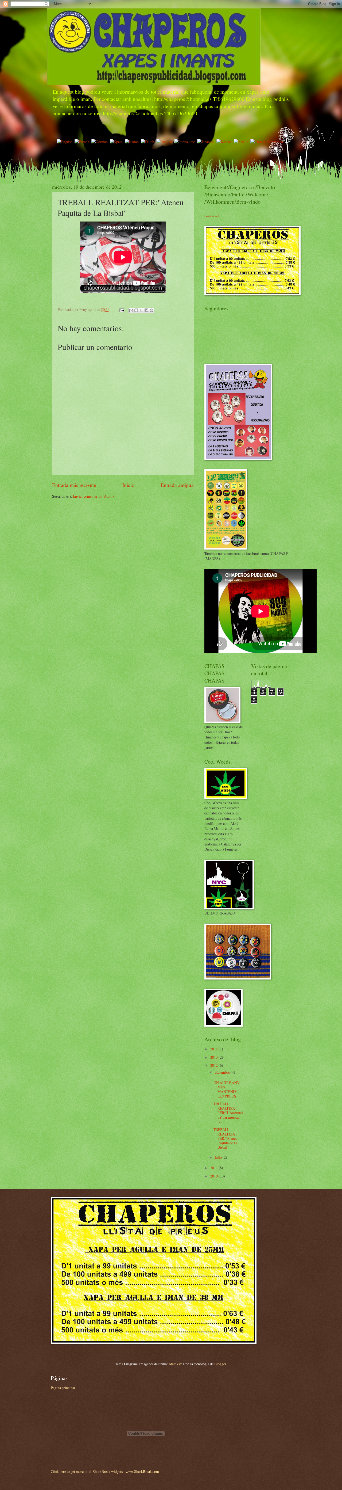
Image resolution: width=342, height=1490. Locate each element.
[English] (66, 141)
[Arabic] (242, 141)
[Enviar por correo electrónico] (131, 310)
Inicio (128, 485)
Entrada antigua (177, 485)
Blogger (220, 1363)
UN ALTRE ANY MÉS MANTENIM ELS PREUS (226, 1089)
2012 (214, 1065)
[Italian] (133, 141)
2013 (214, 1057)
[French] (83, 141)
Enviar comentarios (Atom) (93, 496)
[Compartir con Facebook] (146, 310)
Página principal (63, 1387)
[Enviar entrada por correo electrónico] (121, 309)
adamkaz (175, 1363)
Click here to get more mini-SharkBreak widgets (87, 1471)
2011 (214, 1167)
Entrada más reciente (74, 485)
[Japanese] (206, 141)
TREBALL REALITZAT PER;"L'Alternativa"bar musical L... (228, 1112)
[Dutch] (148, 141)
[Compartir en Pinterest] (151, 310)
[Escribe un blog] (136, 310)
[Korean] (225, 141)
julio (219, 1157)
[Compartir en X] (141, 310)
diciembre (223, 1072)
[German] (100, 141)
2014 (214, 1048)
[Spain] (117, 141)
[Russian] (165, 141)
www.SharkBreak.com (142, 1471)
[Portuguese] (185, 141)
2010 (214, 1176)
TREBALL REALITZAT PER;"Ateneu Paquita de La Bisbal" (225, 1138)
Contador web (211, 216)
